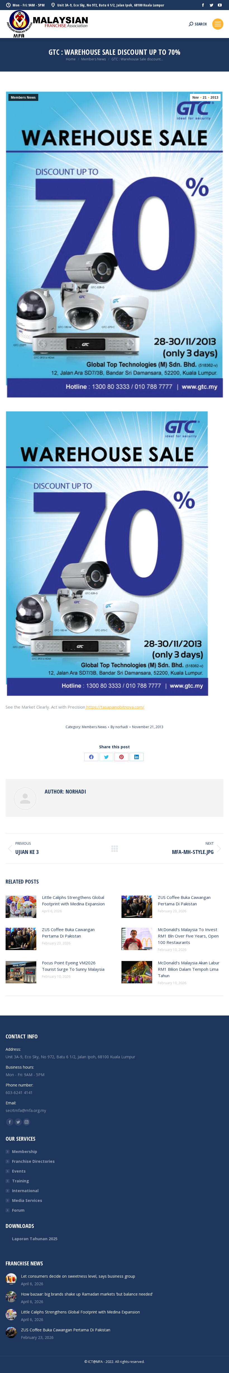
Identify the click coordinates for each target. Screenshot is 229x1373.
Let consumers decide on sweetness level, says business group (78, 1276)
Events (19, 1171)
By (119, 727)
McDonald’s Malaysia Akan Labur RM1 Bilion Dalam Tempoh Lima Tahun (189, 969)
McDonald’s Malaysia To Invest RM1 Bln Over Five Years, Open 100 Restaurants (188, 936)
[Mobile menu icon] (217, 24)
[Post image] (21, 907)
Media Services (27, 1200)
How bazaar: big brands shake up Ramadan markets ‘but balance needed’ (87, 1294)
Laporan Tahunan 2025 (35, 1238)
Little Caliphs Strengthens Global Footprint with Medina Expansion (73, 900)
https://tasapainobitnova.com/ (114, 707)
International (25, 1190)
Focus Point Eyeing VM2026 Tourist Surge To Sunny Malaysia (73, 966)
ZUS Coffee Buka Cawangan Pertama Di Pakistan (184, 900)
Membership (24, 1151)
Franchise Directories (33, 1161)
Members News (23, 98)
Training (20, 1180)
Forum (18, 1210)
